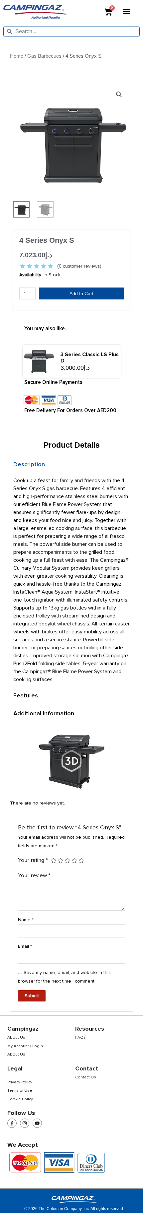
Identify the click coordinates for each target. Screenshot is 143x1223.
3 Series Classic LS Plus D (90, 357)
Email (25, 946)
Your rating (33, 860)
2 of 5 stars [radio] (61, 861)
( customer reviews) (79, 266)
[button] (126, 11)
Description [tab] (29, 464)
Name (26, 920)
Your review (34, 875)
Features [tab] (25, 695)
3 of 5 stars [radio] (67, 861)
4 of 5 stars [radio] (74, 861)
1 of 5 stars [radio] (54, 861)
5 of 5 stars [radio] (81, 861)
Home (16, 56)
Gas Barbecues (44, 56)
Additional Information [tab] (43, 713)
